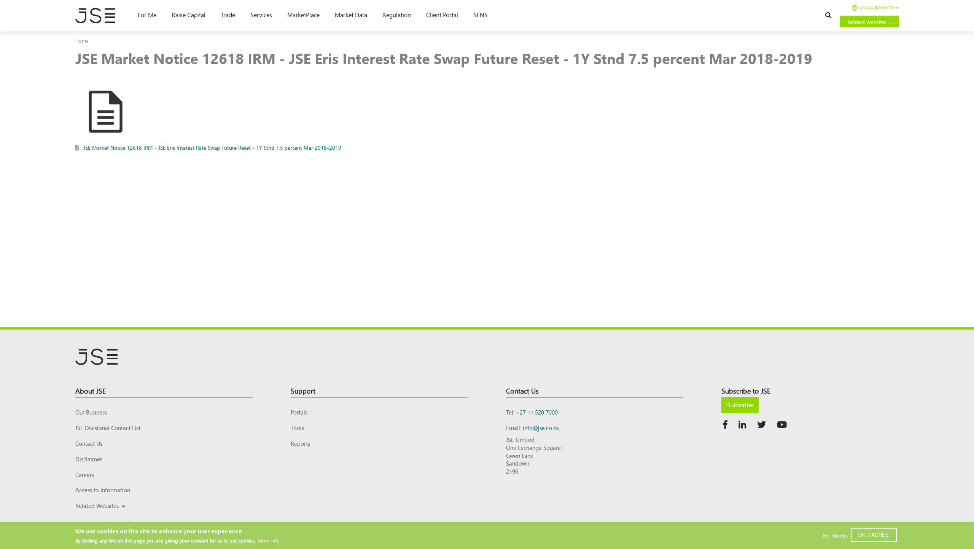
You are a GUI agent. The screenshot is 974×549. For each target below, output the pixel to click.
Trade (228, 14)
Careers (84, 474)
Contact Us (88, 443)
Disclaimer (88, 459)
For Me (147, 14)
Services (261, 14)
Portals (299, 412)
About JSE (90, 390)
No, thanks (835, 535)
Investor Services (93, 514)
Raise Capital (188, 14)
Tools (297, 428)
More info (269, 540)
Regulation (396, 14)
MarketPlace (303, 14)
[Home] (99, 15)
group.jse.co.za (876, 7)
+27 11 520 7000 (537, 412)
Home (82, 40)
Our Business (91, 412)
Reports (300, 443)
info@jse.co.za (541, 428)
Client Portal (442, 14)
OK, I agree (873, 535)
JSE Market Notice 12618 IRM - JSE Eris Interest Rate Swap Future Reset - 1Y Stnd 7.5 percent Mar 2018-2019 (212, 147)
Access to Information (102, 490)
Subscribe (740, 404)
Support (303, 390)
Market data (351, 14)
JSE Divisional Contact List (107, 428)
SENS (480, 14)
